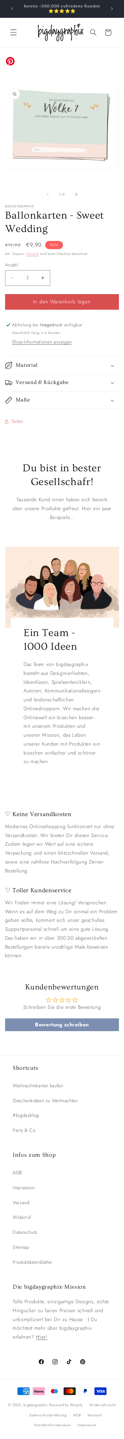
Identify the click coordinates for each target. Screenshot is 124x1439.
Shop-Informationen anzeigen (42, 341)
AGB (17, 1172)
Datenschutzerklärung (48, 1415)
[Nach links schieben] (48, 194)
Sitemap (21, 1247)
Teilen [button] (17, 421)
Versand (32, 253)
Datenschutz (25, 1232)
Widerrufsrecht (102, 1404)
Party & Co (24, 1130)
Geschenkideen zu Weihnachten (45, 1100)
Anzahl (11, 265)
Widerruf (22, 1217)
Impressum (24, 1187)
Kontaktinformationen (52, 1425)
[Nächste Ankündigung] (112, 9)
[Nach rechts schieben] (76, 194)
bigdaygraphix (36, 1404)
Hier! (41, 1337)
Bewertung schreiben (62, 1024)
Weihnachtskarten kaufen (38, 1085)
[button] (13, 32)
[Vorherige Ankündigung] (12, 9)
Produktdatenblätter (32, 1262)
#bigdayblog (26, 1115)
